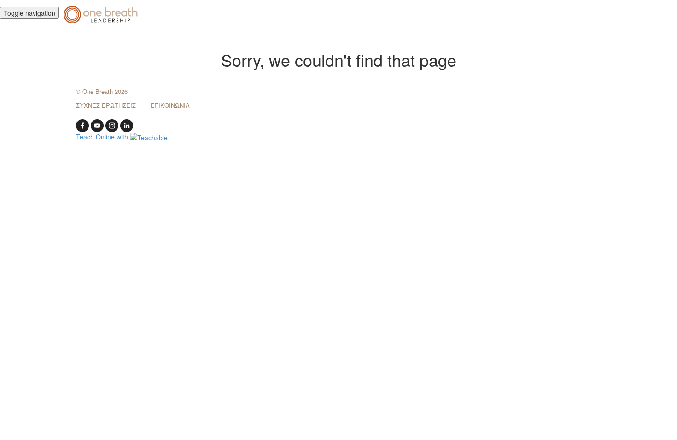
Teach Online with (103, 136)
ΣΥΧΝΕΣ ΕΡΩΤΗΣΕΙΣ (106, 105)
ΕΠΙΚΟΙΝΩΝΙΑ (170, 105)
